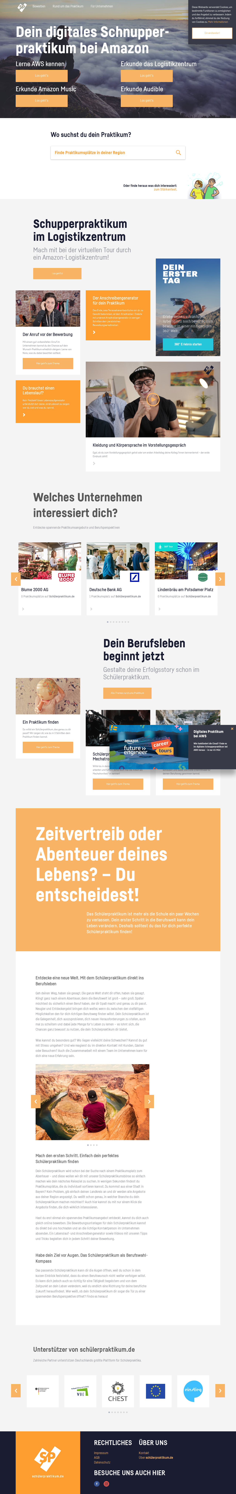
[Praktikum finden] (178, 152)
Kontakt (144, 1453)
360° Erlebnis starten (188, 344)
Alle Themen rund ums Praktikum (127, 693)
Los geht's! (57, 273)
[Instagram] (106, 1483)
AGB (97, 1457)
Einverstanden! (212, 33)
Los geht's (41, 75)
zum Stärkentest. (165, 189)
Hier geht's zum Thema (48, 363)
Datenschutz (102, 1462)
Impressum (101, 1453)
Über (156, 1457)
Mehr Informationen (218, 22)
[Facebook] (97, 1483)
